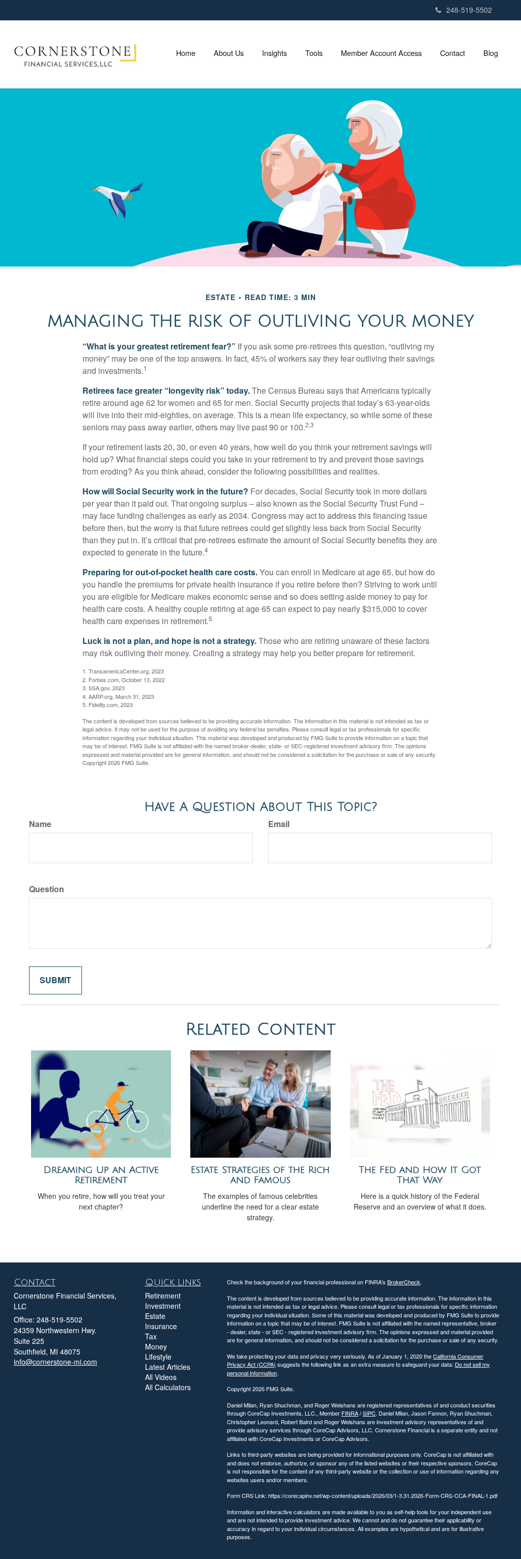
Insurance (161, 1326)
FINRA (349, 1413)
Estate (155, 1316)
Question (46, 889)
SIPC (369, 1413)
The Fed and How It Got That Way (420, 1175)
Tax (151, 1336)
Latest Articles (167, 1367)
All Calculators (168, 1387)
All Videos (161, 1377)
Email (279, 824)
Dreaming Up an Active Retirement (101, 1175)
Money (156, 1346)
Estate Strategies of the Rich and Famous (260, 1175)
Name (40, 824)
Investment (163, 1306)
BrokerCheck (403, 1282)
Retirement (163, 1295)
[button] (229, 53)
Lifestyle (158, 1356)
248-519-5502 (469, 10)
